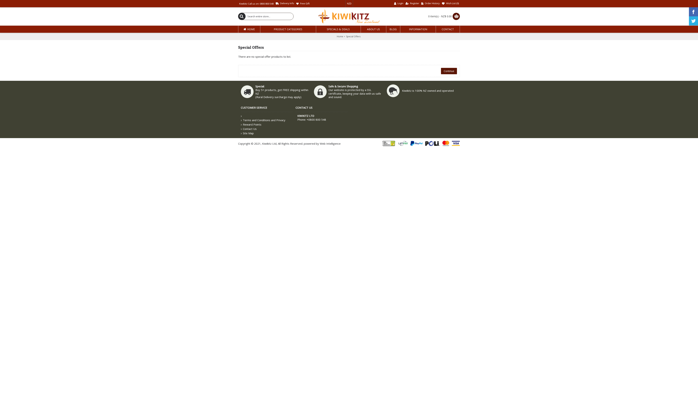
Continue (449, 71)
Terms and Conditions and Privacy (264, 120)
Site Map (248, 133)
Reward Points (252, 124)
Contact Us (250, 129)
